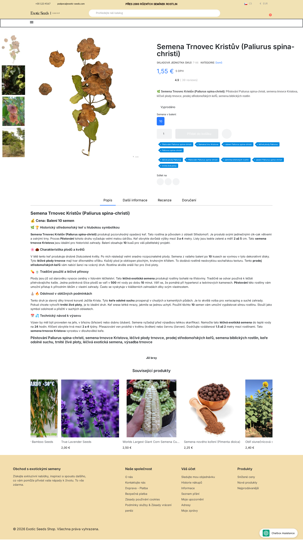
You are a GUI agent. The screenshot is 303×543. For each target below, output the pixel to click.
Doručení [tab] (189, 200)
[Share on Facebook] (160, 181)
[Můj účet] (256, 13)
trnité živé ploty (169, 166)
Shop (56, 13)
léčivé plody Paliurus (268, 144)
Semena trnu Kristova (208, 144)
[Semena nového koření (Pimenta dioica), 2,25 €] (213, 415)
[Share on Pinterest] (176, 181)
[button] (268, 13)
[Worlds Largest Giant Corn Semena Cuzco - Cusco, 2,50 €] (151, 415)
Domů (219, 62)
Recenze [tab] (164, 200)
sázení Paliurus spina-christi (238, 144)
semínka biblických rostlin (237, 160)
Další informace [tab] (135, 200)
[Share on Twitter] (168, 181)
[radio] (160, 121)
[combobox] (154, 13)
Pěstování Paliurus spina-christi (176, 144)
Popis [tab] (107, 200)
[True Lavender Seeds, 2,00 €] (90, 415)
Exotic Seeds (40, 13)
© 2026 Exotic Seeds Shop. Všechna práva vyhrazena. (56, 529)
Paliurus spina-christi (172, 150)
